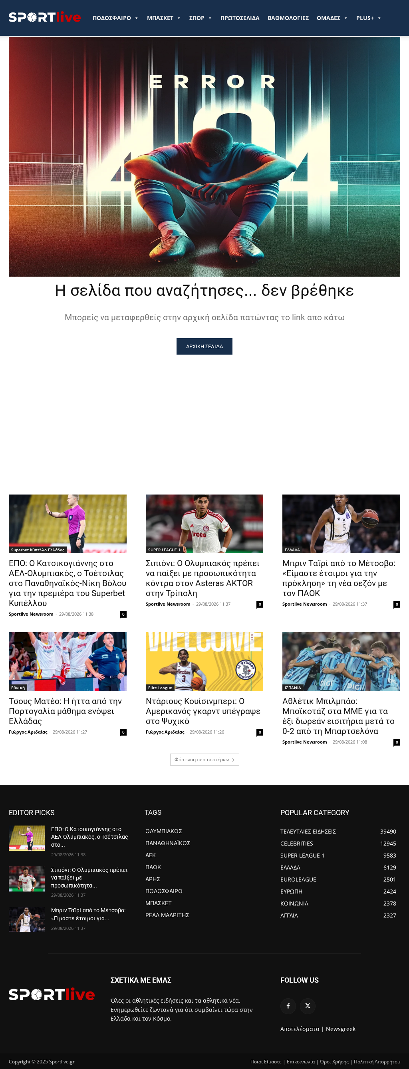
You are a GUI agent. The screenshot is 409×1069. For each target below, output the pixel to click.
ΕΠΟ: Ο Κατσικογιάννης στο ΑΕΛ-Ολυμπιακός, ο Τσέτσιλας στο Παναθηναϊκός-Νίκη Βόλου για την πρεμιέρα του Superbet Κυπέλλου (67, 583)
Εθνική (18, 687)
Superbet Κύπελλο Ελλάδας (37, 549)
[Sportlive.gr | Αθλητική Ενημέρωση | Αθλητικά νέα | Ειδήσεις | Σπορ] (52, 993)
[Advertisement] (204, 415)
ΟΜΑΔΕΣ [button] (328, 18)
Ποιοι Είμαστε (266, 1061)
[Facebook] (288, 1006)
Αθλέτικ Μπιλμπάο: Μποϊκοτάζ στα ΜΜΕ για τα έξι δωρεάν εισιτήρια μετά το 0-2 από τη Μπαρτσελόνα (338, 716)
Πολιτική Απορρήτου (377, 1061)
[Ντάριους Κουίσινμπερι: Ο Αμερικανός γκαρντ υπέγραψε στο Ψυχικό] (205, 661)
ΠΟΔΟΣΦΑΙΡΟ (112, 18)
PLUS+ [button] (365, 18)
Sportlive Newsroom (31, 614)
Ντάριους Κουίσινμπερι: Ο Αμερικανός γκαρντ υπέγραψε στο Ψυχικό (203, 711)
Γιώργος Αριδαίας (28, 732)
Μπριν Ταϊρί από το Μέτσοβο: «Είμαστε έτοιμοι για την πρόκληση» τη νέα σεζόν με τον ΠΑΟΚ (338, 578)
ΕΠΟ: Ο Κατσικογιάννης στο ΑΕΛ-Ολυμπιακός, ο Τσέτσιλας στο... (89, 837)
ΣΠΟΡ (196, 18)
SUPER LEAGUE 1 (164, 549)
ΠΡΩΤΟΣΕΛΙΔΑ (240, 18)
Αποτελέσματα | (302, 1029)
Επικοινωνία (301, 1061)
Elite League (160, 687)
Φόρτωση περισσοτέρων (202, 759)
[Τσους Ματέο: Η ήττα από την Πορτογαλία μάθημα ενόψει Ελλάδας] (68, 661)
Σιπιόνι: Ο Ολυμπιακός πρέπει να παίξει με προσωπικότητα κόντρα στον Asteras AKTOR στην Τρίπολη (203, 578)
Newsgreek (340, 1029)
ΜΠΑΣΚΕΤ (160, 18)
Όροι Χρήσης (334, 1061)
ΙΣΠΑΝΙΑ (293, 687)
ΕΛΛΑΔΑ (292, 549)
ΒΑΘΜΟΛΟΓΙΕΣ (288, 18)
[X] (308, 1006)
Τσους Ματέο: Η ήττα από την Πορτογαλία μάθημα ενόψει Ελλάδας (65, 711)
